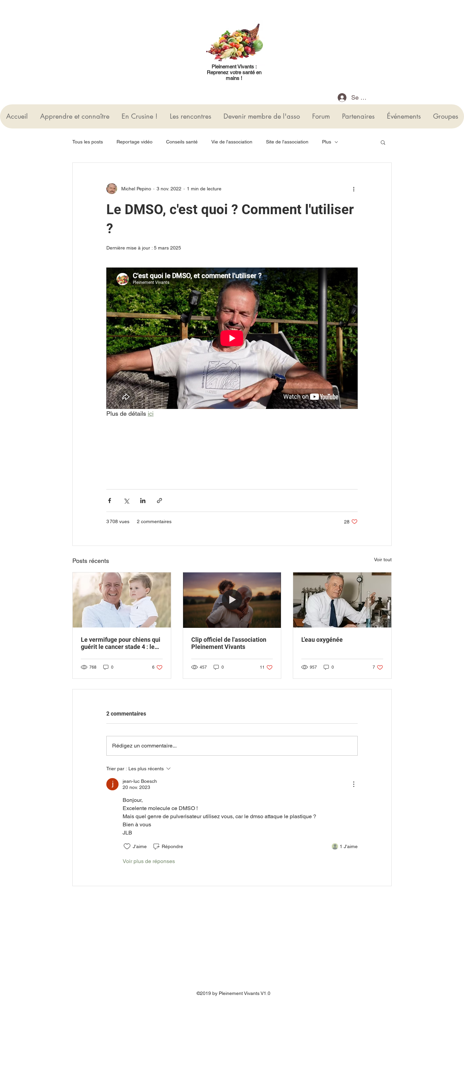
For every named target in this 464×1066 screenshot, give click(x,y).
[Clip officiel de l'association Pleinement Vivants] (232, 599)
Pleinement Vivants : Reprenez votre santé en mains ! (234, 72)
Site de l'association (287, 141)
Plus (326, 141)
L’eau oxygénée (322, 639)
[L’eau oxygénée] (342, 599)
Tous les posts (87, 141)
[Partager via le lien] (159, 500)
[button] (383, 142)
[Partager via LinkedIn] (143, 500)
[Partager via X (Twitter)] (126, 500)
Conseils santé (182, 141)
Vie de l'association (231, 141)
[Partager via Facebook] (109, 500)
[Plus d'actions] (354, 189)
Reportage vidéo (135, 141)
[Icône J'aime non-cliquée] (127, 846)
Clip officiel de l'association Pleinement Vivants (228, 643)
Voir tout (383, 559)
